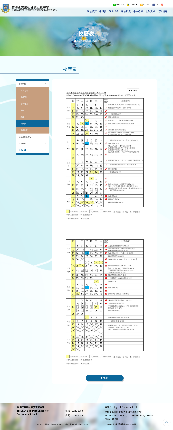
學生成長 (114, 11)
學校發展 (126, 11)
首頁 (78, 40)
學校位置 (24, 130)
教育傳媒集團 (120, 424)
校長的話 (24, 90)
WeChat (120, 4)
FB (156, 4)
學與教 (103, 11)
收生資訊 (150, 11)
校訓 (22, 110)
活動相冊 (162, 11)
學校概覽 (92, 11)
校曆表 (23, 123)
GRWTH (133, 4)
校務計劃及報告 (25, 137)
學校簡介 (24, 97)
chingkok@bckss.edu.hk (125, 407)
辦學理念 (24, 104)
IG (164, 4)
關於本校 (33, 83)
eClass (146, 4)
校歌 (22, 117)
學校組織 (138, 11)
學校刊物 (32, 143)
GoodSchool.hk (131, 424)
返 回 (23, 150)
